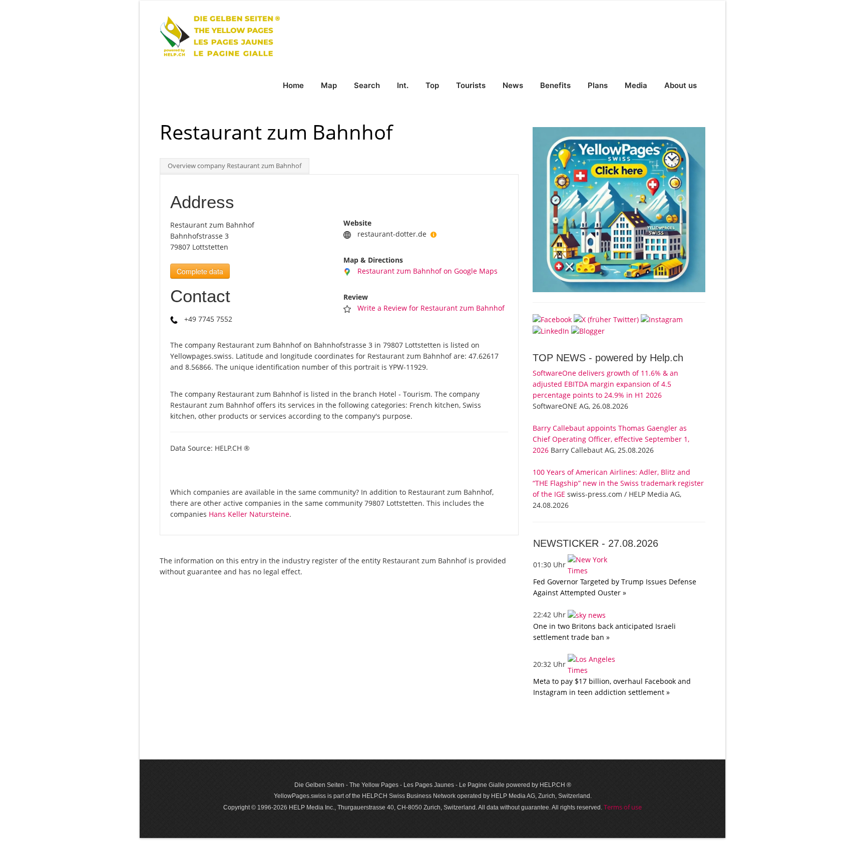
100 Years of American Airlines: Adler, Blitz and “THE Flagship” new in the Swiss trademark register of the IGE (618, 483)
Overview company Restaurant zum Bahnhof (234, 166)
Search (367, 85)
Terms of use (623, 806)
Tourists (471, 85)
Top (432, 85)
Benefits (555, 85)
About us (680, 85)
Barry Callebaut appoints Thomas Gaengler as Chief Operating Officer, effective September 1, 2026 (611, 439)
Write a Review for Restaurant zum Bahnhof (431, 308)
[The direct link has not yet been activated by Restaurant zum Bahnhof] (433, 234)
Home (293, 85)
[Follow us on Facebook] (552, 318)
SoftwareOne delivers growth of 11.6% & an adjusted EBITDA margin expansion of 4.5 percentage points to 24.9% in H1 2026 (605, 384)
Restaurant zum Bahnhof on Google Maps (427, 271)
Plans (598, 85)
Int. (402, 85)
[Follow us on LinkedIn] (551, 330)
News (513, 85)
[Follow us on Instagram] (662, 318)
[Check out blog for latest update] (588, 330)
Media (636, 85)
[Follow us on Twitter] (606, 318)
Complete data (200, 271)
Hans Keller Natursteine (249, 514)
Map (329, 85)
